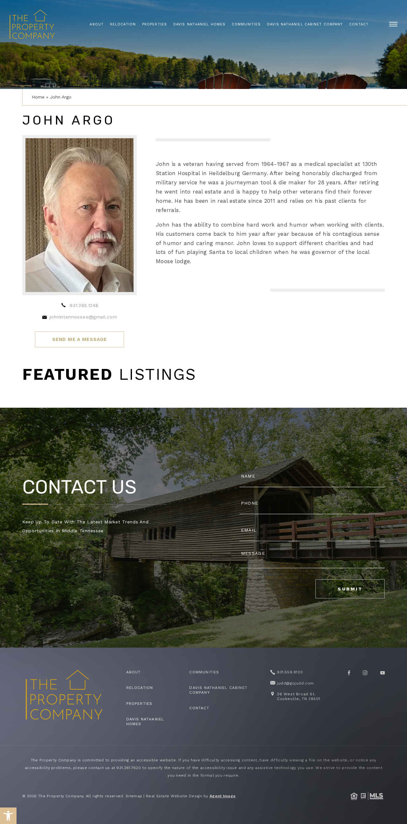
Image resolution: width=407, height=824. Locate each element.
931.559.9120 (290, 672)
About (97, 24)
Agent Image (223, 796)
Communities (246, 24)
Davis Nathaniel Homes (199, 24)
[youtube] (382, 673)
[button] (8, 815)
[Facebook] (349, 673)
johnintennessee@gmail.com (83, 316)
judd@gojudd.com (295, 683)
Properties (154, 24)
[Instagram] (365, 673)
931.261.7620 (128, 768)
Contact (359, 24)
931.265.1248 (84, 305)
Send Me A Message (79, 339)
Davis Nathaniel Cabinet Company (305, 24)
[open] (393, 24)
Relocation (123, 24)
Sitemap (134, 796)
